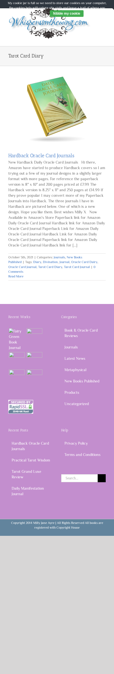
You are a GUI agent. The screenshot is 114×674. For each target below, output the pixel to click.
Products (71, 392)
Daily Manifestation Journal (28, 491)
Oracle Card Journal (22, 267)
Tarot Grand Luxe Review (26, 474)
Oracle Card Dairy (84, 262)
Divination (50, 262)
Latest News (74, 358)
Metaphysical (75, 370)
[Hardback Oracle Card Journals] (57, 109)
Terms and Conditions (82, 454)
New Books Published (81, 381)
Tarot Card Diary (50, 267)
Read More (16, 276)
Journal (64, 262)
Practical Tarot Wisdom (31, 460)
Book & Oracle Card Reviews (81, 333)
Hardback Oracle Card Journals (41, 156)
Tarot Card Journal (77, 267)
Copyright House (68, 527)
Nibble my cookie (66, 13)
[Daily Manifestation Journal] (16, 360)
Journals (59, 257)
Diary (37, 262)
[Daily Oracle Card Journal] (16, 339)
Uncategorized (76, 404)
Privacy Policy (76, 443)
